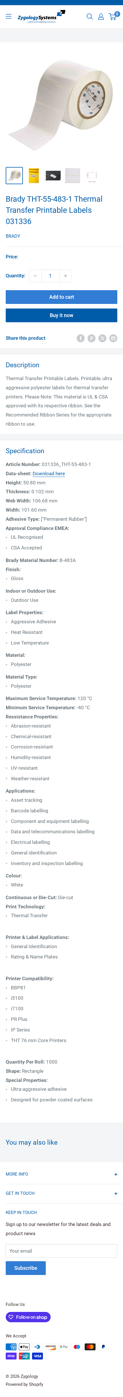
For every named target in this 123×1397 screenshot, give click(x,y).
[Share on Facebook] (81, 338)
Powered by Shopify (24, 1384)
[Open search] (90, 16)
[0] (112, 16)
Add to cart (61, 297)
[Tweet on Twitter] (102, 338)
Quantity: (15, 275)
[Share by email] (113, 338)
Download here (49, 473)
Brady (13, 236)
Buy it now (61, 315)
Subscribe (25, 1268)
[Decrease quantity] (35, 276)
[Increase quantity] (65, 276)
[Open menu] (8, 16)
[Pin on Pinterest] (92, 338)
